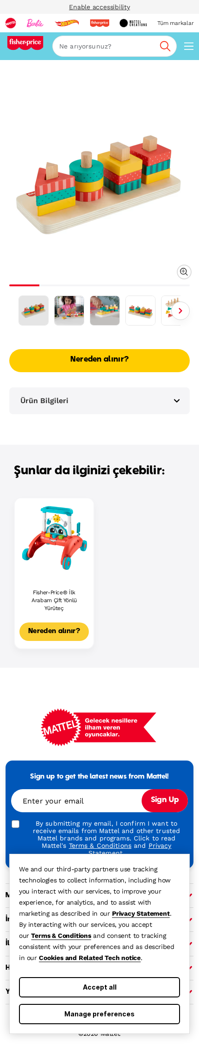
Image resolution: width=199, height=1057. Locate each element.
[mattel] (10, 23)
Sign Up (165, 800)
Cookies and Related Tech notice (90, 957)
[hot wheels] (66, 23)
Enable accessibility (99, 7)
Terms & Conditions (61, 935)
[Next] (180, 311)
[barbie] (35, 23)
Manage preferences (99, 1014)
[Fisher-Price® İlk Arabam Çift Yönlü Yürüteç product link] (54, 537)
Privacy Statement (141, 913)
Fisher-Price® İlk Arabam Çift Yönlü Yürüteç (54, 600)
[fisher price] (99, 23)
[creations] (133, 23)
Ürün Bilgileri (44, 400)
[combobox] (114, 46)
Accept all (100, 987)
